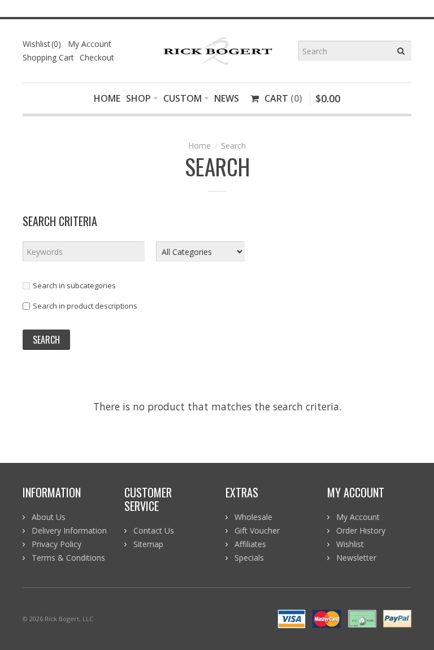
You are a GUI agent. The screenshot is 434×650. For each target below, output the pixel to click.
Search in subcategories (74, 285)
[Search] (401, 51)
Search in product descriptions (85, 306)
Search (233, 145)
